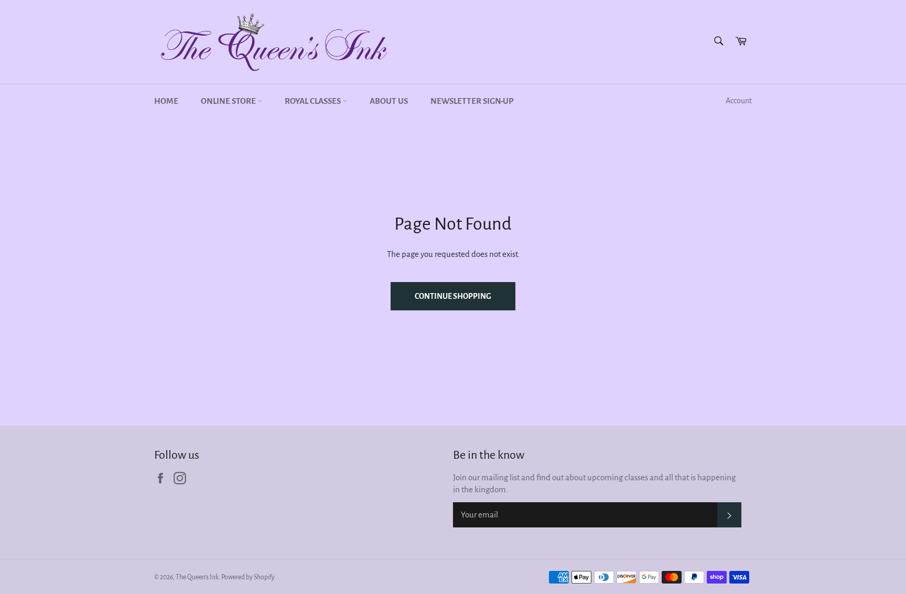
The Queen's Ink (197, 577)
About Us (389, 100)
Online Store (229, 100)
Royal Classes (313, 100)
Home (166, 100)
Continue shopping (453, 296)
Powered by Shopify (248, 577)
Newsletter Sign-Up (471, 100)
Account (739, 100)
